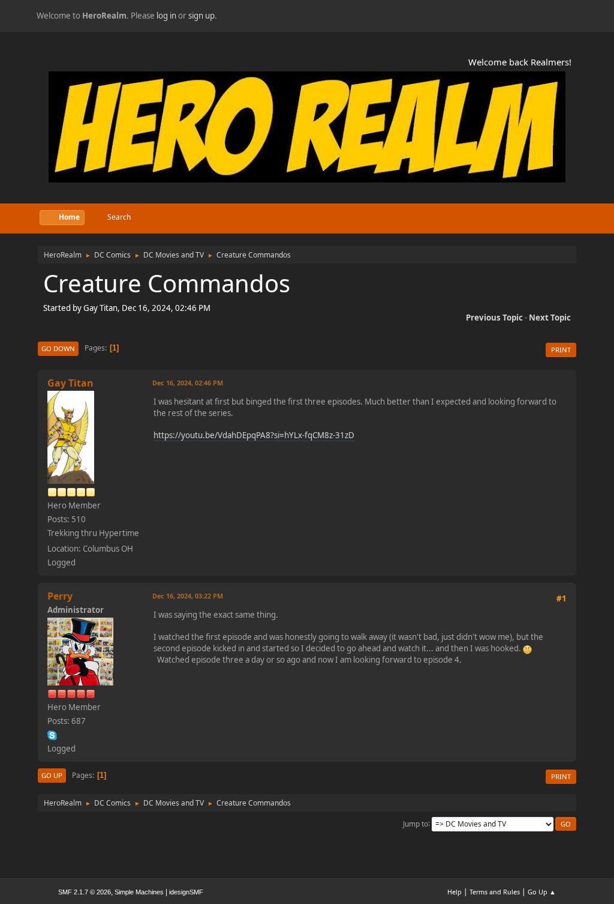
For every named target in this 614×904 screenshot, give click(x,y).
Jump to (415, 823)
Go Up (51, 775)
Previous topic (494, 317)
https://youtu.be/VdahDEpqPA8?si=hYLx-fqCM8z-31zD (254, 435)
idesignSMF (186, 892)
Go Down (58, 348)
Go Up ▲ (542, 891)
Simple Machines (139, 892)
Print (561, 349)
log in (166, 15)
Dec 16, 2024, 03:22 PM (187, 595)
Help (454, 891)
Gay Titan (70, 383)
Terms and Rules (494, 891)
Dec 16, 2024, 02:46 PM (187, 382)
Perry (60, 596)
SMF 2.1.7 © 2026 (84, 892)
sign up (201, 15)
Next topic (550, 317)
